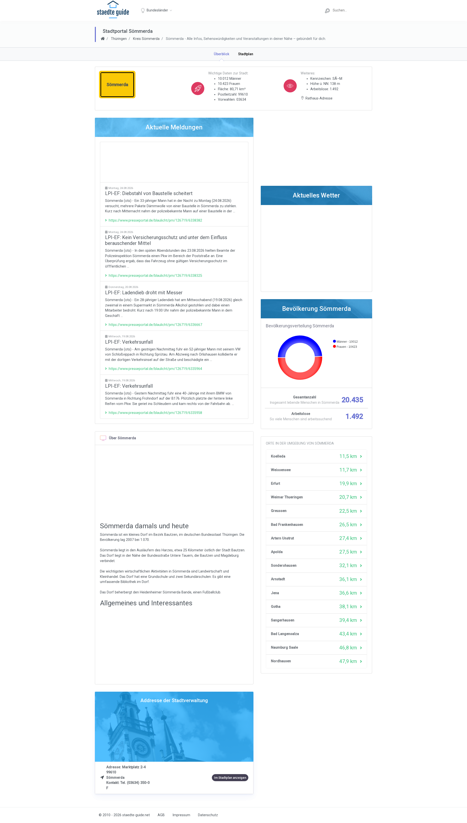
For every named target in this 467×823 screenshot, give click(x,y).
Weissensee (281, 470)
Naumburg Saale (284, 647)
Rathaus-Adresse (318, 98)
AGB (161, 815)
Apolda (277, 552)
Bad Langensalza (285, 634)
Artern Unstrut (282, 538)
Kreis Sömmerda (146, 39)
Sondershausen (283, 566)
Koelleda (278, 456)
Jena (275, 593)
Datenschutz (208, 815)
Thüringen (119, 39)
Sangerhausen (282, 620)
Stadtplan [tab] (245, 54)
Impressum (181, 815)
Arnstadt (278, 579)
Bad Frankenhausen (287, 525)
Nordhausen (281, 661)
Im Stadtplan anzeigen (230, 777)
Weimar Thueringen (287, 497)
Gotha (275, 607)
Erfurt (275, 484)
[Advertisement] (174, 162)
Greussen (279, 511)
